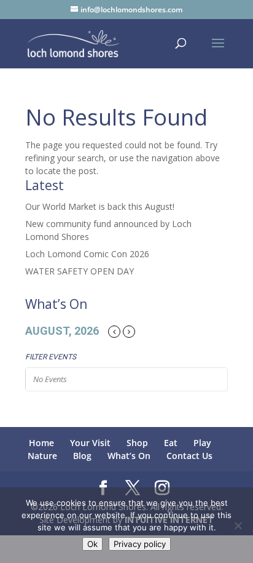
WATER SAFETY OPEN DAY (79, 271)
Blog (82, 455)
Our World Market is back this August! (99, 206)
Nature (42, 455)
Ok (92, 544)
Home (41, 443)
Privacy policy (140, 544)
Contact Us (189, 455)
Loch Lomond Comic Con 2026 (87, 254)
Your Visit (90, 443)
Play (202, 443)
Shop (137, 443)
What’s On (128, 455)
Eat (170, 443)
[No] (238, 525)
